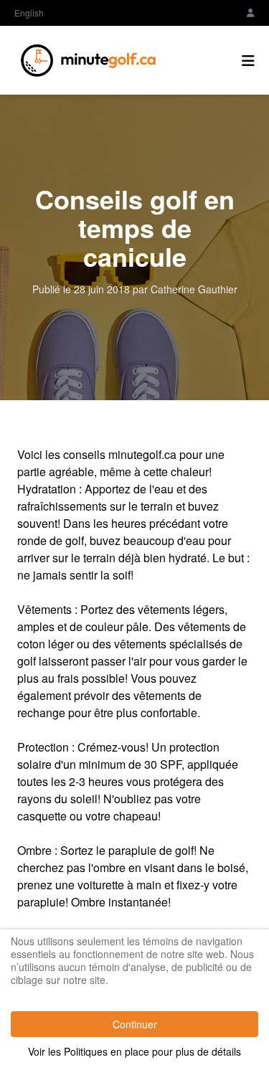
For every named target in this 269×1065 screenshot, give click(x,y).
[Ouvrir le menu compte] (251, 13)
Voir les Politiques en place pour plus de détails (134, 1051)
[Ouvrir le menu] (248, 60)
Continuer (135, 1024)
